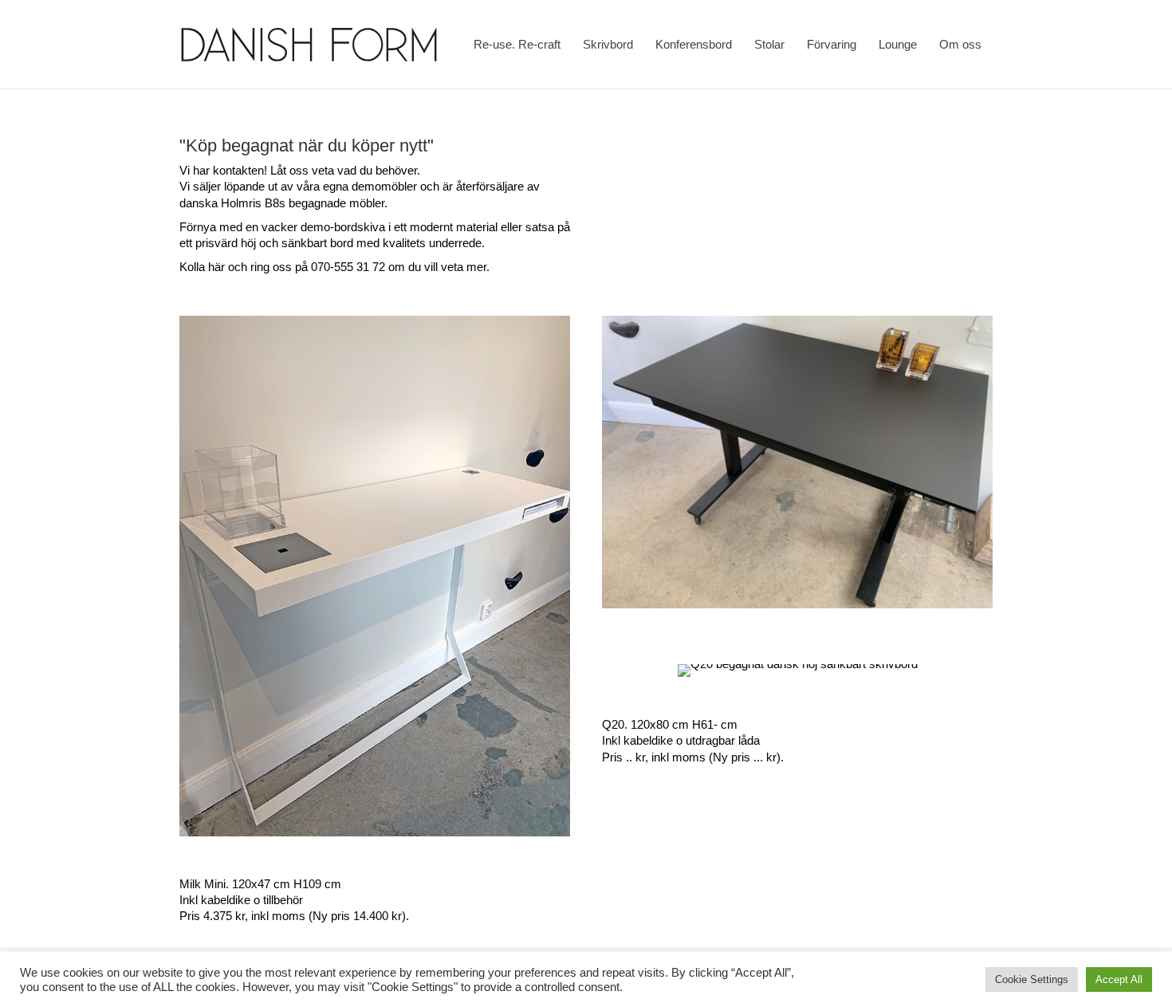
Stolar (769, 44)
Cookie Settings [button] (1031, 979)
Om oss (960, 44)
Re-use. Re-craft (517, 44)
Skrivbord (608, 44)
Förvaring (831, 44)
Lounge (898, 44)
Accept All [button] (1119, 979)
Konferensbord (693, 44)
